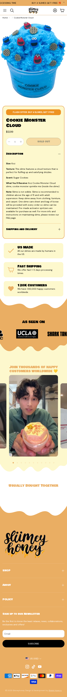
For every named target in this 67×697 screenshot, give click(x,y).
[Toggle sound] (52, 451)
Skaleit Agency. (55, 690)
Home (5, 17)
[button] (4, 10)
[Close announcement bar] (64, 2)
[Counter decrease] (9, 142)
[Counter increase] (21, 142)
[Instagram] (27, 667)
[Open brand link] (14, 334)
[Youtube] (40, 667)
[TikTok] (33, 667)
